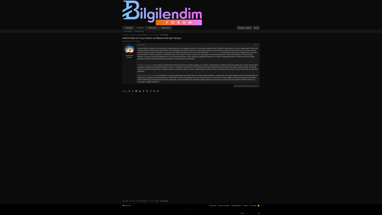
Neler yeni (152, 28)
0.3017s (242, 213)
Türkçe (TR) (127, 205)
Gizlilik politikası (236, 205)
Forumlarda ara (139, 31)
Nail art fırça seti (214, 52)
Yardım (246, 205)
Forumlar (140, 28)
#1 (258, 45)
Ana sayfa (129, 28)
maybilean (127, 41)
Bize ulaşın (213, 205)
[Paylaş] (255, 45)
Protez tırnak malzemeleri (146, 75)
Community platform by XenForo (191, 209)
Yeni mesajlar (128, 31)
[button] (157, 28)
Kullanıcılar (165, 28)
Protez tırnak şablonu (144, 65)
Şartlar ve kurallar (224, 205)
